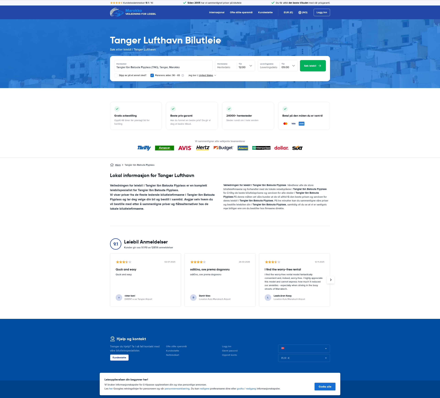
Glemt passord (230, 350)
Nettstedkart (172, 355)
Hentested (121, 63)
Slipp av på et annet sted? (132, 75)
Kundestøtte (265, 12)
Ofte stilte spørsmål (241, 12)
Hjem (118, 164)
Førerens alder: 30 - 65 (167, 75)
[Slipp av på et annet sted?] (116, 75)
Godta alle (325, 387)
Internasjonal (216, 12)
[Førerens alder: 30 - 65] (152, 75)
